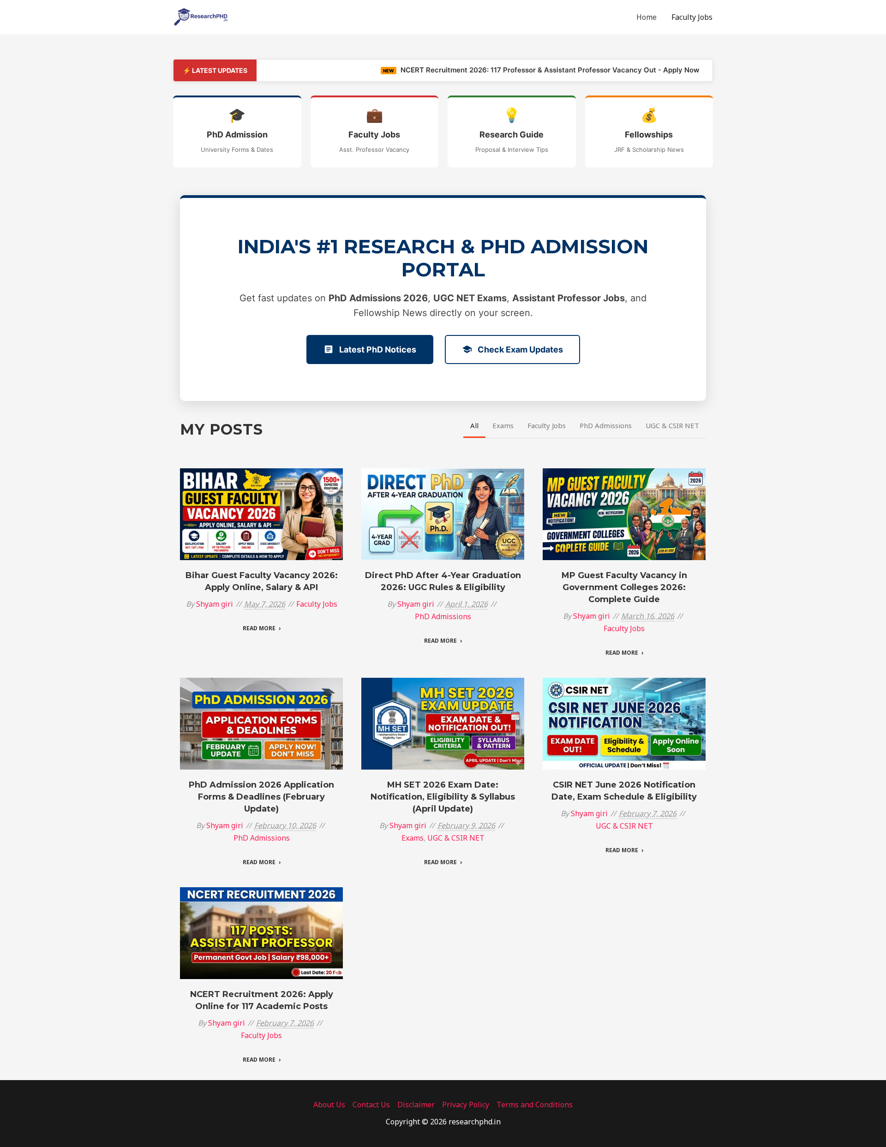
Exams (503, 425)
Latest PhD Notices (377, 349)
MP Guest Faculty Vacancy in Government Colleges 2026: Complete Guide (624, 509)
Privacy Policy (465, 1104)
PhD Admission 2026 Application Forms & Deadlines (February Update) (261, 718)
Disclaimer (416, 1104)
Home (646, 17)
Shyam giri (214, 604)
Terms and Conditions (535, 1104)
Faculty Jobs (691, 17)
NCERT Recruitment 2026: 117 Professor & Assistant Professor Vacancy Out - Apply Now (505, 70)
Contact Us (371, 1104)
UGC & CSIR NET (672, 425)
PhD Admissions (606, 425)
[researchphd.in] (200, 16)
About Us (329, 1104)
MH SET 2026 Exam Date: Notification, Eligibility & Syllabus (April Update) (443, 718)
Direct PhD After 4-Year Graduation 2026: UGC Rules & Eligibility (443, 509)
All (474, 425)
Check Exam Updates (520, 349)
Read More (259, 628)
